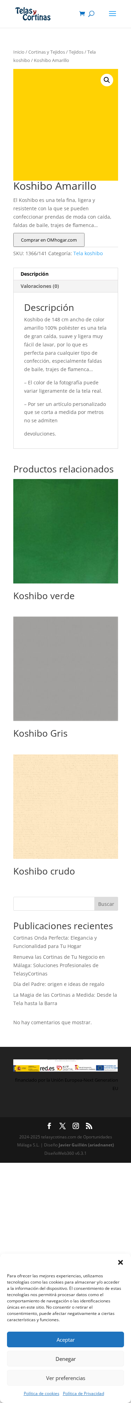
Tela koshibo (88, 253)
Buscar (106, 904)
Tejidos (76, 52)
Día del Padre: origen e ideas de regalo (58, 984)
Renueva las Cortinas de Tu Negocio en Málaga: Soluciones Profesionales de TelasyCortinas (59, 965)
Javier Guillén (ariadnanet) (86, 1145)
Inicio (18, 52)
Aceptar (66, 1339)
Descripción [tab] (35, 274)
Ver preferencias (65, 1377)
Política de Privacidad (83, 1393)
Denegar (66, 1358)
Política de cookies (41, 1393)
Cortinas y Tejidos (46, 52)
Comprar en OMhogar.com (49, 240)
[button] (120, 1262)
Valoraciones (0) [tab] (40, 286)
